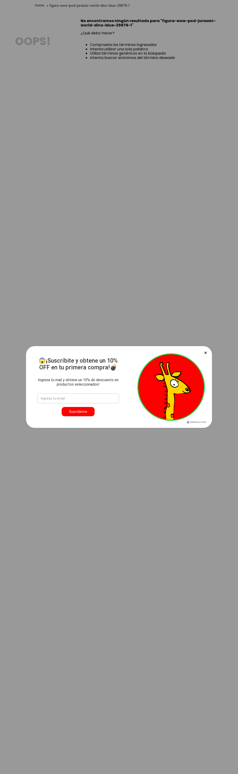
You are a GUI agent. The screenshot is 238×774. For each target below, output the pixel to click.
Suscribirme (78, 412)
